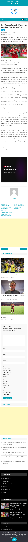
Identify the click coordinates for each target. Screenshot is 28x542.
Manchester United (7, 484)
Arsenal (4, 492)
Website (4, 360)
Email (4, 354)
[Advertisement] (14, 233)
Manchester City (6, 489)
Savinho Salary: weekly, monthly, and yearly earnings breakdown (6, 214)
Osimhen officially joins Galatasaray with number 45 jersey (13, 316)
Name (4, 348)
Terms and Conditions (8, 529)
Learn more (15, 537)
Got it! (14, 539)
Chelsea (5, 486)
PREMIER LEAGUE (7, 478)
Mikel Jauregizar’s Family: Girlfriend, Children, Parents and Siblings (13, 453)
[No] (26, 536)
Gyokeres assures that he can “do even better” (12, 275)
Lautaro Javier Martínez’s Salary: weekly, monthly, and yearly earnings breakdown (6, 207)
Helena (21, 509)
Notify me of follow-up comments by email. (6, 384)
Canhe (14, 32)
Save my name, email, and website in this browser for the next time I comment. (7, 372)
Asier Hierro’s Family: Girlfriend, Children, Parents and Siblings (14, 462)
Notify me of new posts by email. (7, 393)
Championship (6, 481)
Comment (5, 334)
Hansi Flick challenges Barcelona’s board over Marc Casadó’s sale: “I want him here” (12, 296)
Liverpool (5, 495)
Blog (3, 30)
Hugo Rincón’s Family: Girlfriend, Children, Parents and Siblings (14, 448)
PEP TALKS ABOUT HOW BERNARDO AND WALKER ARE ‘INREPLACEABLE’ (24, 249)
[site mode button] (22, 19)
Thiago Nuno (14, 299)
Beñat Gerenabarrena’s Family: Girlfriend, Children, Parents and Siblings (14, 443)
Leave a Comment (6, 34)
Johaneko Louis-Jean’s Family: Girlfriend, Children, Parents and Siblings (14, 457)
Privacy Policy (6, 527)
